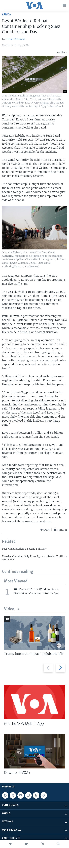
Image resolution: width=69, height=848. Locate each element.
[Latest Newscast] (11, 844)
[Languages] (42, 844)
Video (9, 609)
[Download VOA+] (34, 751)
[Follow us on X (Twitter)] (13, 795)
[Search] (58, 844)
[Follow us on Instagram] (28, 795)
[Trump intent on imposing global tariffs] (34, 633)
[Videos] (27, 844)
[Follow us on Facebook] (5, 795)
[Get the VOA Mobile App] (34, 702)
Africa (6, 14)
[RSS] (36, 795)
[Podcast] (44, 795)
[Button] (62, 52)
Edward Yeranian (15, 39)
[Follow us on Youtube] (20, 795)
